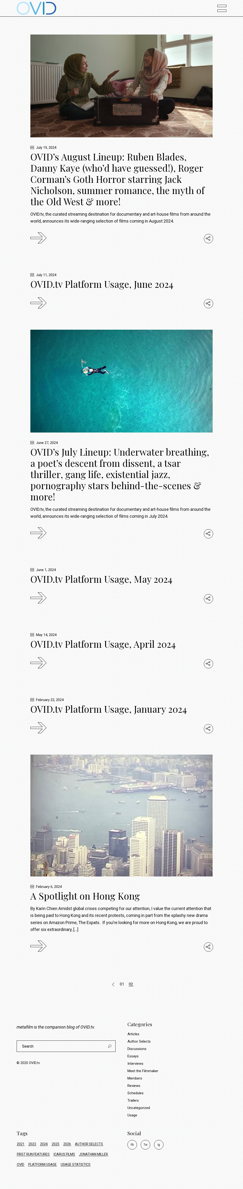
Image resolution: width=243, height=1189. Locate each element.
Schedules (135, 1093)
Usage (132, 1115)
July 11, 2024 (45, 275)
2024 (44, 1144)
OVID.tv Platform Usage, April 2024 (103, 644)
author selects (89, 1144)
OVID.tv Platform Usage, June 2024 (101, 284)
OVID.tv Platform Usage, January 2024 (108, 709)
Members (134, 1078)
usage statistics (75, 1164)
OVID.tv (87, 1027)
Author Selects (139, 1041)
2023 (32, 1144)
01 (122, 984)
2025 (55, 1144)
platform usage (42, 1164)
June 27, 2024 (46, 443)
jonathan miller (93, 1154)
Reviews (133, 1086)
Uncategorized (138, 1108)
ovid (20, 1164)
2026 (67, 1144)
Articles (133, 1034)
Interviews (135, 1063)
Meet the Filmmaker (142, 1071)
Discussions (136, 1049)
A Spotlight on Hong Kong (85, 896)
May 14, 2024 (45, 635)
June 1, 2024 (45, 570)
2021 (20, 1144)
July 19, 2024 (45, 147)
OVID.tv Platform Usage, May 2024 (101, 579)
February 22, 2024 (49, 700)
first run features (33, 1154)
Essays (133, 1056)
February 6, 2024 (48, 887)
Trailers (133, 1100)
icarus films (64, 1154)
